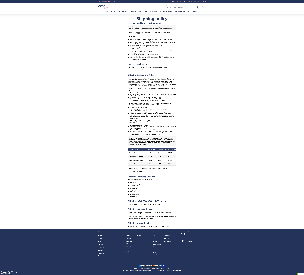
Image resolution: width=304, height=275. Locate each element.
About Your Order (157, 249)
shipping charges (141, 51)
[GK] (183, 241)
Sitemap (139, 235)
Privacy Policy (137, 268)
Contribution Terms (155, 268)
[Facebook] (181, 234)
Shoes (99, 241)
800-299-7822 (163, 270)
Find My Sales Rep (129, 242)
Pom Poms (100, 244)
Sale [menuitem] (188, 11)
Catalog (155, 241)
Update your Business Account (130, 252)
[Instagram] (184, 234)
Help (154, 235)
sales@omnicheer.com (177, 270)
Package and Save (101, 254)
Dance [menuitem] (170, 11)
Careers (128, 256)
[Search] (197, 7)
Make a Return (167, 235)
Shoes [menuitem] (139, 11)
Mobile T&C (163, 268)
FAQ (154, 238)
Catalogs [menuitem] (194, 11)
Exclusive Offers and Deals (157, 245)
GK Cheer (100, 250)
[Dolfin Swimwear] (190, 241)
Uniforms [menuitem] (124, 11)
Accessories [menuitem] (153, 11)
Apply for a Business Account (130, 247)
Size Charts (166, 238)
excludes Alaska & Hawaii (137, 44)
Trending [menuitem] (116, 11)
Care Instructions (168, 241)
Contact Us (128, 238)
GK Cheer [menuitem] (163, 11)
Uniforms (100, 235)
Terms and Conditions (145, 268)
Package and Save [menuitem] (180, 11)
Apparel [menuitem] (132, 11)
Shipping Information (156, 253)
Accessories (101, 247)
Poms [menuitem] (145, 11)
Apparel (100, 238)
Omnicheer (132, 270)
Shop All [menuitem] (108, 11)
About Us (128, 235)
